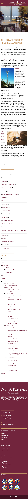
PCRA (9, 311)
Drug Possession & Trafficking (15, 299)
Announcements (6, 174)
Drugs (3, 197)
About (3, 258)
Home (9, 20)
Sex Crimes (10, 316)
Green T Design (16, 496)
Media (3, 373)
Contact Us (5, 265)
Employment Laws (6, 200)
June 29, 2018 (5, 44)
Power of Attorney (12, 365)
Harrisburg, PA (8, 272)
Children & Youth (6, 453)
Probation (4, 244)
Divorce (4, 191)
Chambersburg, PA (9, 269)
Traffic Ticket (5, 248)
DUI (9, 302)
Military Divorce (12, 343)
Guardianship (11, 363)
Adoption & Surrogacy (13, 327)
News (3, 238)
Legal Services (5, 281)
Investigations (11, 306)
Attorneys (4, 262)
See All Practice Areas (7, 457)
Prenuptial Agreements (13, 348)
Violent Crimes (11, 321)
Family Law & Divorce (10, 325)
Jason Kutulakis (6, 210)
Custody (10, 334)
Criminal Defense (6, 448)
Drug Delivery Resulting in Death (10, 194)
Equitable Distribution (13, 338)
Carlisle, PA (7, 267)
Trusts (9, 367)
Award (4, 178)
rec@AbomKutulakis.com (8, 424)
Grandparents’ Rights (13, 341)
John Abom (5, 214)
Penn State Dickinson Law (8, 241)
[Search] (25, 164)
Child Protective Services (8, 184)
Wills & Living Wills (12, 370)
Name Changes (11, 346)
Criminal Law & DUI (7, 187)
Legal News (5, 217)
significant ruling (7, 59)
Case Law (4, 181)
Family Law (5, 204)
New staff (4, 235)
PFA (9, 314)
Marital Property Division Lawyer (10, 223)
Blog (3, 439)
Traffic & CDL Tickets (13, 318)
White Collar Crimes (12, 323)
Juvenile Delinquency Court (14, 309)
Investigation (16, 20)
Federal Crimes (11, 304)
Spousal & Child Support (13, 350)
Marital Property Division (8, 220)
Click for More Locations (6, 419)
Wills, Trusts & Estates (10, 357)
